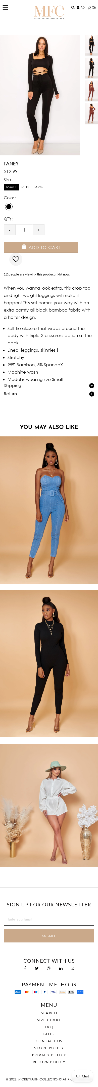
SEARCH (49, 1013)
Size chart (49, 1020)
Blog (49, 1034)
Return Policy (49, 1062)
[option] (91, 45)
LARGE (39, 187)
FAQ (49, 1027)
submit (49, 935)
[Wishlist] (83, 7)
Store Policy (49, 1048)
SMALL (11, 187)
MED (25, 187)
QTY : (8, 218)
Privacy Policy (49, 1055)
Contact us (49, 1041)
